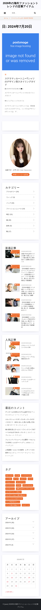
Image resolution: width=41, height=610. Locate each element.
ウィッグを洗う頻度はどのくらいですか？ (27, 369)
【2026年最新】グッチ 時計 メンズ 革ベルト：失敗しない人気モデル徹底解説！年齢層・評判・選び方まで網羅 (28, 291)
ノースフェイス (26, 475)
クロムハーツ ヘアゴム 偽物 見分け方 (28, 358)
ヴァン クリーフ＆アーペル (14, 498)
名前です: (8, 170)
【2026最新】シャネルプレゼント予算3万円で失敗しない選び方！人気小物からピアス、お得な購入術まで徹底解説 (28, 322)
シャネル (8, 479)
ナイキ (17, 475)
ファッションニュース (15, 209)
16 (12, 577)
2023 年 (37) (9, 539)
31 (16, 586)
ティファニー (10, 485)
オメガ (30, 479)
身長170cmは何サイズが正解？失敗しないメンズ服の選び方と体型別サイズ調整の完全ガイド (28, 257)
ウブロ (19, 485)
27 (29, 582)
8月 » (11, 592)
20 (29, 577)
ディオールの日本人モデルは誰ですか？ (19, 412)
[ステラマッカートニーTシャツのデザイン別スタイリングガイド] (20, 52)
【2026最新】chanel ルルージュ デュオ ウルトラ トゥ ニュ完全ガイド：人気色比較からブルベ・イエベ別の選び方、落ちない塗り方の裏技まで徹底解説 (28, 274)
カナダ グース (21, 482)
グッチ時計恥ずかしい (12, 502)
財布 (9, 226)
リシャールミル (27, 485)
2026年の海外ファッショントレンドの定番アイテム (20, 5)
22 (7, 582)
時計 (9, 214)
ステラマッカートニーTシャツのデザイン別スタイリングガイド (20, 81)
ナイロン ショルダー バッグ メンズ (28, 380)
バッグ (10, 203)
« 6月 (7, 592)
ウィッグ (10, 197)
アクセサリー (12, 191)
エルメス (23, 479)
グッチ (16, 479)
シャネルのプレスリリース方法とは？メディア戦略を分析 (27, 393)
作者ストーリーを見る (20, 174)
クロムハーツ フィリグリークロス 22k (28, 346)
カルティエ (26, 505)
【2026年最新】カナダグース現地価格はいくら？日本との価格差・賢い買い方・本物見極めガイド (28, 306)
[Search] (35, 13)
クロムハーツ (10, 482)
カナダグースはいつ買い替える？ (16, 495)
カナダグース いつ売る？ (13, 492)
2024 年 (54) (9, 534)
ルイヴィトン (10, 488)
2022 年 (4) (9, 545)
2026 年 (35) (9, 522)
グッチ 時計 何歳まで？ (13, 505)
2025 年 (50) (9, 528)
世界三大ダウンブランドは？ (25, 488)
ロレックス (9, 475)
